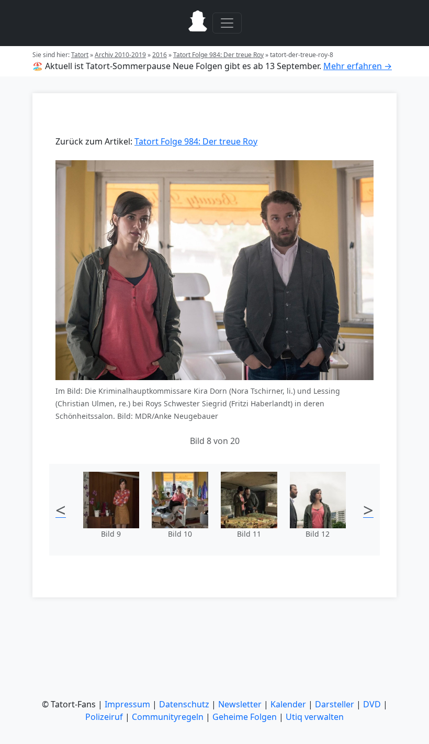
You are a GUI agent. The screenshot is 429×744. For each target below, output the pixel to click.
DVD (372, 704)
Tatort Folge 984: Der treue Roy (218, 54)
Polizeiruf (104, 717)
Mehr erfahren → (357, 66)
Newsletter (240, 704)
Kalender (288, 704)
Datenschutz (184, 704)
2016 (159, 54)
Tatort (79, 54)
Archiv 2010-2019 (120, 54)
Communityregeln (168, 717)
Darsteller (334, 704)
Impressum (127, 704)
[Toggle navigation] (227, 23)
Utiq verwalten (315, 717)
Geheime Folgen (244, 717)
